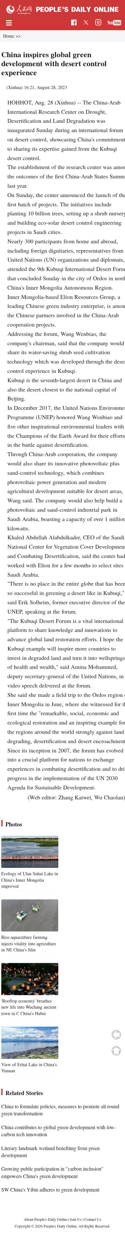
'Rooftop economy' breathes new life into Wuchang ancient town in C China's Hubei (28, 1007)
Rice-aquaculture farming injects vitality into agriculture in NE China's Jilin (28, 943)
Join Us (76, 1219)
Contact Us (92, 1219)
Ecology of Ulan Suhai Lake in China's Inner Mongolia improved (29, 879)
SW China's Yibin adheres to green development (50, 1189)
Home (8, 36)
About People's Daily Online (45, 1219)
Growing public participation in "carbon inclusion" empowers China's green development (52, 1172)
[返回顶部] (116, 1051)
